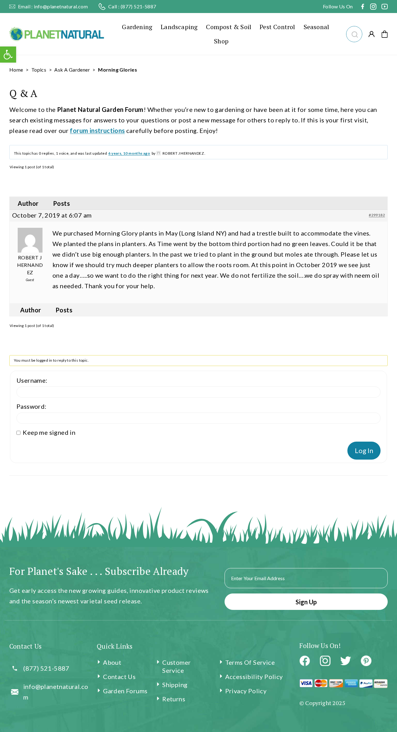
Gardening (137, 27)
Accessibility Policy (254, 676)
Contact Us (119, 676)
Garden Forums (125, 691)
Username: (31, 380)
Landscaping (179, 27)
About (112, 662)
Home (16, 70)
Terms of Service (250, 662)
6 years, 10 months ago (129, 153)
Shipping (174, 684)
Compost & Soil (228, 27)
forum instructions (97, 130)
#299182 (377, 215)
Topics (38, 70)
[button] (354, 33)
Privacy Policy (246, 691)
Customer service (176, 666)
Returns (173, 699)
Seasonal (316, 27)
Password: (31, 406)
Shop (221, 41)
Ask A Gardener (72, 70)
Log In (364, 450)
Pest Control (277, 27)
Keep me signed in (49, 432)
